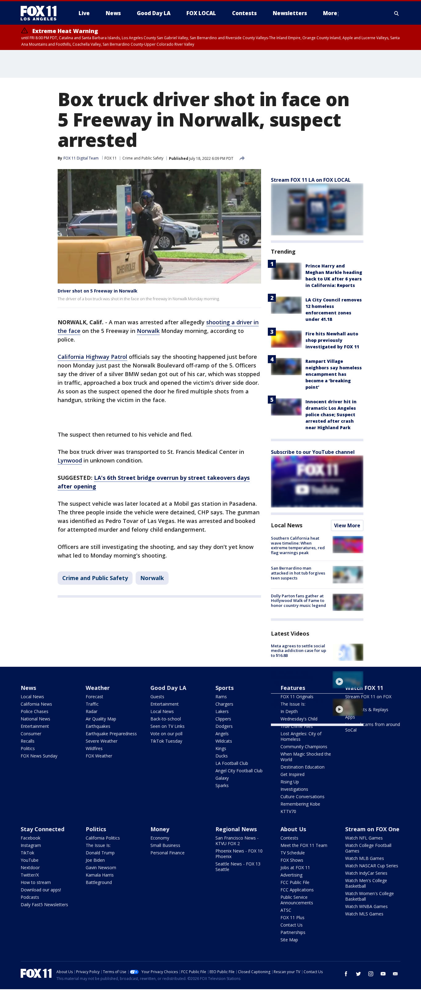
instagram (371, 974)
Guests (157, 696)
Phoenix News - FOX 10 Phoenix (239, 853)
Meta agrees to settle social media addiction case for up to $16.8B (298, 650)
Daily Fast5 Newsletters (44, 904)
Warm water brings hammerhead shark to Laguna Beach (292, 678)
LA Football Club (231, 763)
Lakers (222, 711)
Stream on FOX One (372, 829)
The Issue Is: (98, 845)
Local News (286, 525)
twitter (358, 974)
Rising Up (289, 782)
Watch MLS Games (364, 914)
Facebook (30, 838)
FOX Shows (291, 860)
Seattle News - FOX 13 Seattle (237, 866)
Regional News (236, 829)
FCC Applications (297, 890)
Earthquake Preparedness (111, 733)
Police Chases (34, 711)
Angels (222, 733)
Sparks (222, 785)
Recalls (28, 741)
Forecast (94, 696)
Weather (98, 687)
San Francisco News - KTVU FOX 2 (237, 840)
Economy (159, 838)
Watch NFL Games (364, 838)
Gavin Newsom (101, 867)
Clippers (223, 719)
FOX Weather (99, 756)
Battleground (99, 882)
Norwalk (148, 330)
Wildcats (223, 741)
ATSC (285, 910)
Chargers (224, 704)
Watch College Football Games (368, 848)
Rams (221, 696)
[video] (348, 652)
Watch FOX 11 (364, 687)
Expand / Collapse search (396, 13)
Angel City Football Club (239, 771)
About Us (293, 829)
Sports (224, 687)
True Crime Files (296, 726)
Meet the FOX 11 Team (303, 845)
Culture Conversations (302, 796)
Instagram (31, 845)
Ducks (221, 756)
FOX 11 (110, 158)
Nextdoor (30, 867)
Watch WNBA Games (366, 906)
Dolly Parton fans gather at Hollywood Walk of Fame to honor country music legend (298, 600)
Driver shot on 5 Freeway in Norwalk (97, 291)
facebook (346, 974)
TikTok (27, 853)
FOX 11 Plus (292, 917)
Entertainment (35, 726)
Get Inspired (292, 774)
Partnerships (292, 932)
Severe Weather (101, 741)
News (28, 687)
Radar (91, 711)
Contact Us (291, 925)
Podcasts (30, 897)
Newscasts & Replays (366, 709)
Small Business (165, 845)
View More (347, 525)
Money (159, 829)
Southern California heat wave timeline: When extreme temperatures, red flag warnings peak (298, 545)
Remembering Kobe (300, 804)
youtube (383, 974)
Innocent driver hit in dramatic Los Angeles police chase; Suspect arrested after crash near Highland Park (331, 414)
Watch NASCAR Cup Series (371, 866)
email (395, 974)
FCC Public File (294, 882)
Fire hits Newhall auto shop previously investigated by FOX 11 (332, 340)
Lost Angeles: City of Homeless (300, 736)
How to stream (36, 882)
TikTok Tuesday (166, 741)
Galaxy (222, 778)
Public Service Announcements (296, 900)
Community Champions (303, 746)
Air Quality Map (101, 719)
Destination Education (302, 767)
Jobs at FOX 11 (295, 867)
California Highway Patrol (92, 356)
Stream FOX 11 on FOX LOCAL (368, 699)
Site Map (289, 940)
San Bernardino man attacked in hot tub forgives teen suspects (298, 572)
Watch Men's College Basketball (366, 883)
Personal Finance (167, 853)
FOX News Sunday (39, 756)
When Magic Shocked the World (305, 756)
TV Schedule (292, 853)
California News (36, 704)
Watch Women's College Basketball (369, 896)
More (330, 13)
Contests (289, 838)
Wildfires (94, 748)
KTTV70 (288, 811)
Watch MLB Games (364, 858)
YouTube (30, 860)
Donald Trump (100, 853)
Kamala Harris (100, 875)
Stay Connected (42, 829)
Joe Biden (95, 860)
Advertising (291, 875)
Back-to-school (165, 719)
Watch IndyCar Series (366, 873)
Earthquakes (98, 726)
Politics (28, 748)
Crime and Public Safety (142, 158)
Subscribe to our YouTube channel (313, 452)
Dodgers (224, 726)
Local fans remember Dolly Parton (297, 703)
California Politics (103, 838)
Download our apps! (41, 890)
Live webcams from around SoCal (372, 727)
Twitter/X (30, 875)
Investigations (294, 789)
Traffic (92, 704)
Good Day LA (168, 687)
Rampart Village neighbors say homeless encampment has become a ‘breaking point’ (333, 374)
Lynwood (70, 460)
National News (35, 719)
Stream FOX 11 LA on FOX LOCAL (311, 179)
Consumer (31, 733)
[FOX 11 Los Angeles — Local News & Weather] (41, 13)
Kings (220, 748)
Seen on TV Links (167, 726)
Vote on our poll (166, 733)
